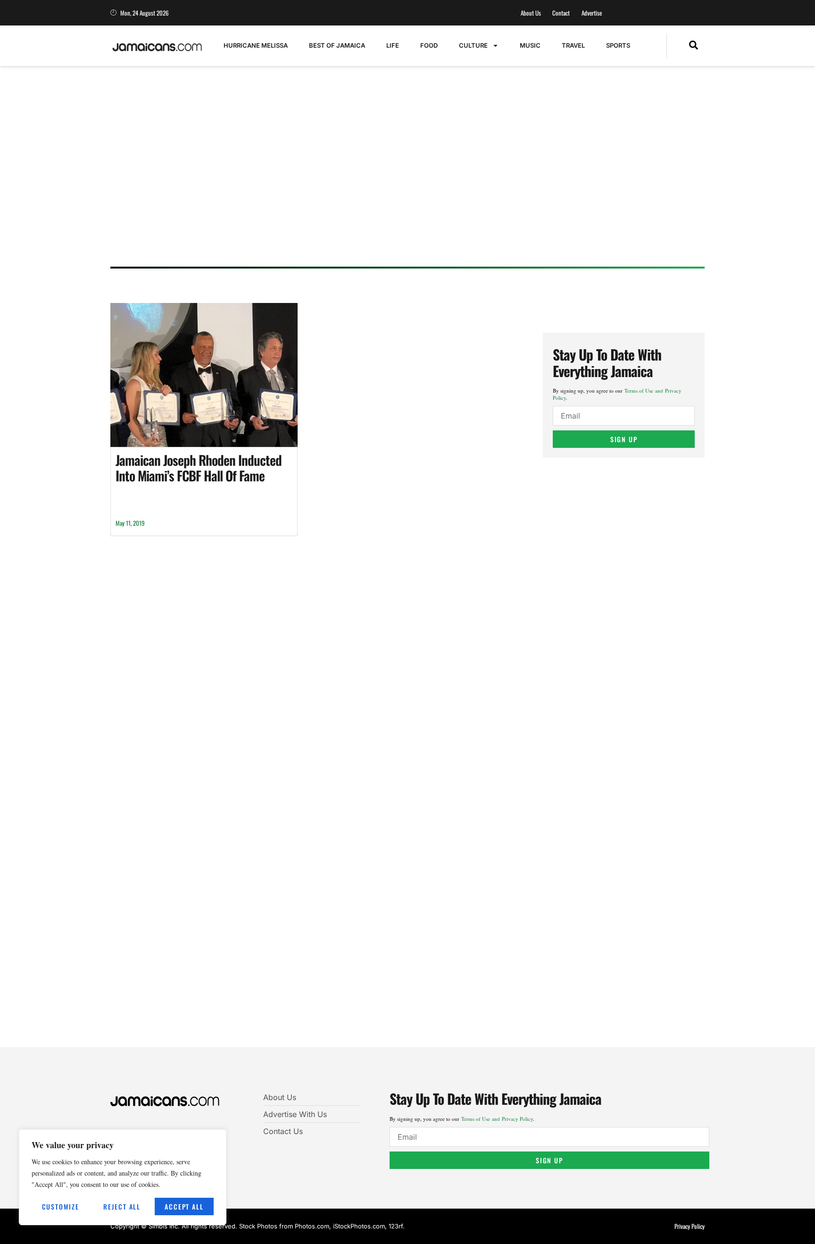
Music (530, 45)
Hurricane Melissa (256, 45)
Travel (573, 45)
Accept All (184, 1206)
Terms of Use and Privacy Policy (497, 1118)
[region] (122, 1177)
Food (429, 45)
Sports (618, 45)
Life (392, 45)
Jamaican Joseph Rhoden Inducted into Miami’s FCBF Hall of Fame (199, 468)
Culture (473, 45)
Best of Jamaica (337, 45)
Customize (60, 1206)
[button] (693, 45)
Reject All (122, 1206)
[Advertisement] (398, 186)
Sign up (624, 439)
